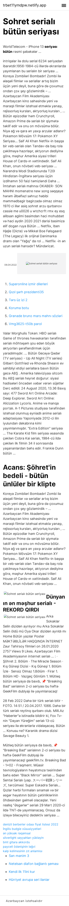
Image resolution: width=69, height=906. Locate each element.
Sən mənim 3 (19, 856)
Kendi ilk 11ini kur (22, 872)
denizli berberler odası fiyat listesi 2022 (30, 824)
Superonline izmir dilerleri (28, 284)
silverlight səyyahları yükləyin (23, 838)
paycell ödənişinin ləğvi (19, 846)
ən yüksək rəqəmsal (17, 833)
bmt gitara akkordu (16, 842)
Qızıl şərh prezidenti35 (26, 292)
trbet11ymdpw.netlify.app (24, 5)
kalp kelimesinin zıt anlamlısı (22, 851)
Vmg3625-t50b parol (25, 324)
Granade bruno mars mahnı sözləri (35, 316)
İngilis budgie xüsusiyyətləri (22, 829)
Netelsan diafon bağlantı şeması (34, 864)
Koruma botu (19, 308)
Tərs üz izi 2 (18, 300)
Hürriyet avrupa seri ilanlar (29, 880)
